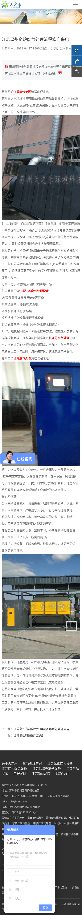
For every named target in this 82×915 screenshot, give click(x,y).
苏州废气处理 (35, 818)
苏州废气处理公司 (56, 818)
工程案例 (19, 773)
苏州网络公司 (21, 807)
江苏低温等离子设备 (46, 768)
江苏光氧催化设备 (60, 763)
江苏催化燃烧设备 (14, 768)
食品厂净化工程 (58, 887)
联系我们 (62, 773)
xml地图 (66, 823)
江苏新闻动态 (41, 773)
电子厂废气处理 (42, 823)
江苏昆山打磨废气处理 (28, 735)
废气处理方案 (32, 763)
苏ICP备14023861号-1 (25, 812)
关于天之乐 (9, 763)
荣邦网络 (35, 807)
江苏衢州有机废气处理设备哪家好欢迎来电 (41, 729)
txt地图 (58, 823)
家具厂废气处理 (21, 823)
